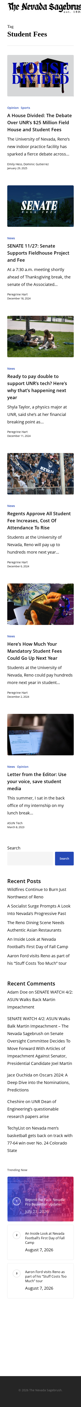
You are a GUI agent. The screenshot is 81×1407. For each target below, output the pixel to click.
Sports (25, 108)
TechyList (16, 1128)
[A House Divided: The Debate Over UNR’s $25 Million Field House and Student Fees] (40, 75)
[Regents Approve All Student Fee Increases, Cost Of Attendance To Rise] (40, 474)
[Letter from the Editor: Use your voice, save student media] (40, 734)
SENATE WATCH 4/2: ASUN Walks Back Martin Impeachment (40, 999)
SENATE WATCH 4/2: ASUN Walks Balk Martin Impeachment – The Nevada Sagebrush (38, 1026)
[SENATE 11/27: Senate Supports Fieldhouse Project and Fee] (40, 206)
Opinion (13, 108)
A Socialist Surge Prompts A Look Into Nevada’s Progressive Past (39, 909)
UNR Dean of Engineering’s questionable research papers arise (33, 1109)
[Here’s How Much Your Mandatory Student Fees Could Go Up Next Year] (40, 604)
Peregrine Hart (17, 294)
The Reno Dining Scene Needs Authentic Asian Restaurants (35, 926)
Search (13, 848)
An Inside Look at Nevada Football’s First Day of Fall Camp (37, 942)
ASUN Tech (15, 823)
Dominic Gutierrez (36, 164)
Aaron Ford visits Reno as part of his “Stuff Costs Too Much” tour (38, 959)
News (11, 238)
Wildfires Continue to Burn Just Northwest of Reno (36, 893)
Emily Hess (14, 164)
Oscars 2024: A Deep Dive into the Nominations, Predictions (38, 1082)
